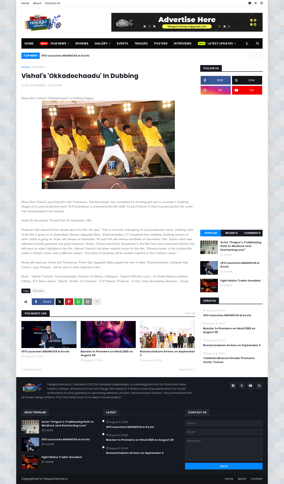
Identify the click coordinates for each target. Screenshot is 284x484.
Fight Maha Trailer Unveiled (240, 281)
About (37, 3)
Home (25, 3)
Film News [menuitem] (58, 43)
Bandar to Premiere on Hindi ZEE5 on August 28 (107, 353)
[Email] (88, 301)
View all (190, 313)
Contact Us (52, 3)
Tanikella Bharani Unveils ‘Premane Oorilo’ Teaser (229, 360)
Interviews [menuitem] (182, 43)
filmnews (38, 67)
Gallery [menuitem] (101, 43)
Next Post (186, 370)
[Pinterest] (69, 301)
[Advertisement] (231, 162)
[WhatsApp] (78, 301)
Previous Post (32, 370)
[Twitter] (60, 301)
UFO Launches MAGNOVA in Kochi (65, 56)
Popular (211, 233)
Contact (257, 479)
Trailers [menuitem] (141, 43)
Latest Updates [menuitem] (220, 43)
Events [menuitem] (122, 43)
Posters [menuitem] (161, 43)
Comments (252, 233)
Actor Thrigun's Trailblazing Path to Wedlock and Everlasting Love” (240, 246)
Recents (231, 233)
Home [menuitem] (29, 43)
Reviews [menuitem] (81, 43)
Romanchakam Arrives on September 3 (167, 353)
